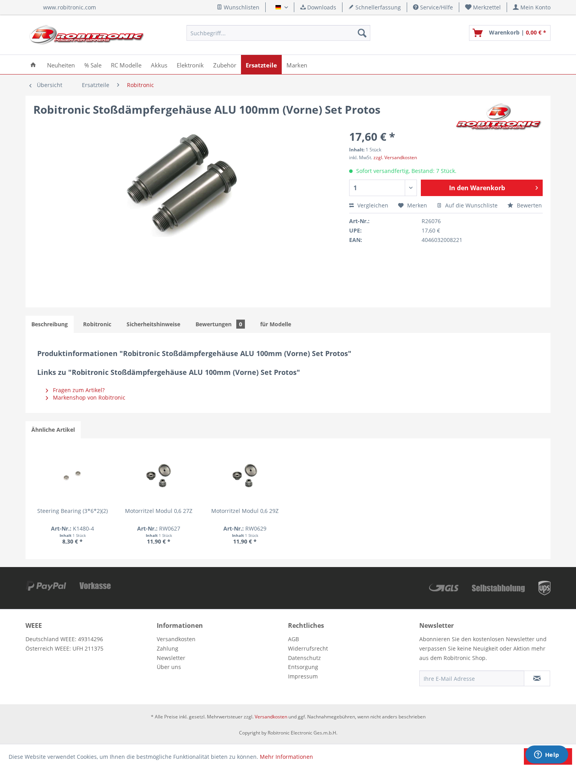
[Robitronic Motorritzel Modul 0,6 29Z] (245, 475)
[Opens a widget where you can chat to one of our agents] (546, 755)
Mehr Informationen (286, 756)
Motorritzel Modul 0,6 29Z (245, 510)
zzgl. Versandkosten (395, 157)
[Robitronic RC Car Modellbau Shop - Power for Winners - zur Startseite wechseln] (86, 35)
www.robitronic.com (69, 7)
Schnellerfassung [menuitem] (377, 7)
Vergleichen (372, 205)
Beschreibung (49, 324)
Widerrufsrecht (308, 648)
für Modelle (275, 324)
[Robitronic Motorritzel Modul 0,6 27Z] (158, 475)
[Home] (33, 64)
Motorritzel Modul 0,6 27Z (158, 510)
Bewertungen (219, 324)
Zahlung (167, 648)
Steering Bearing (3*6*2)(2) (72, 510)
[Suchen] (362, 33)
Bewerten (528, 205)
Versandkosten (176, 639)
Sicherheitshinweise (153, 324)
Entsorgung (303, 667)
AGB (293, 639)
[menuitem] (483, 7)
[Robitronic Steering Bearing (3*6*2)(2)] (72, 475)
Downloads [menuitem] (321, 7)
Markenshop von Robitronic (88, 397)
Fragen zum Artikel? (78, 390)
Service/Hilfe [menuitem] (435, 7)
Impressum (303, 676)
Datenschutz (304, 658)
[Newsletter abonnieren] (537, 678)
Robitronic (97, 324)
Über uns (169, 667)
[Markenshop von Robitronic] (499, 117)
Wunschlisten (240, 7)
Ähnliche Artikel (53, 429)
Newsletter (171, 658)
